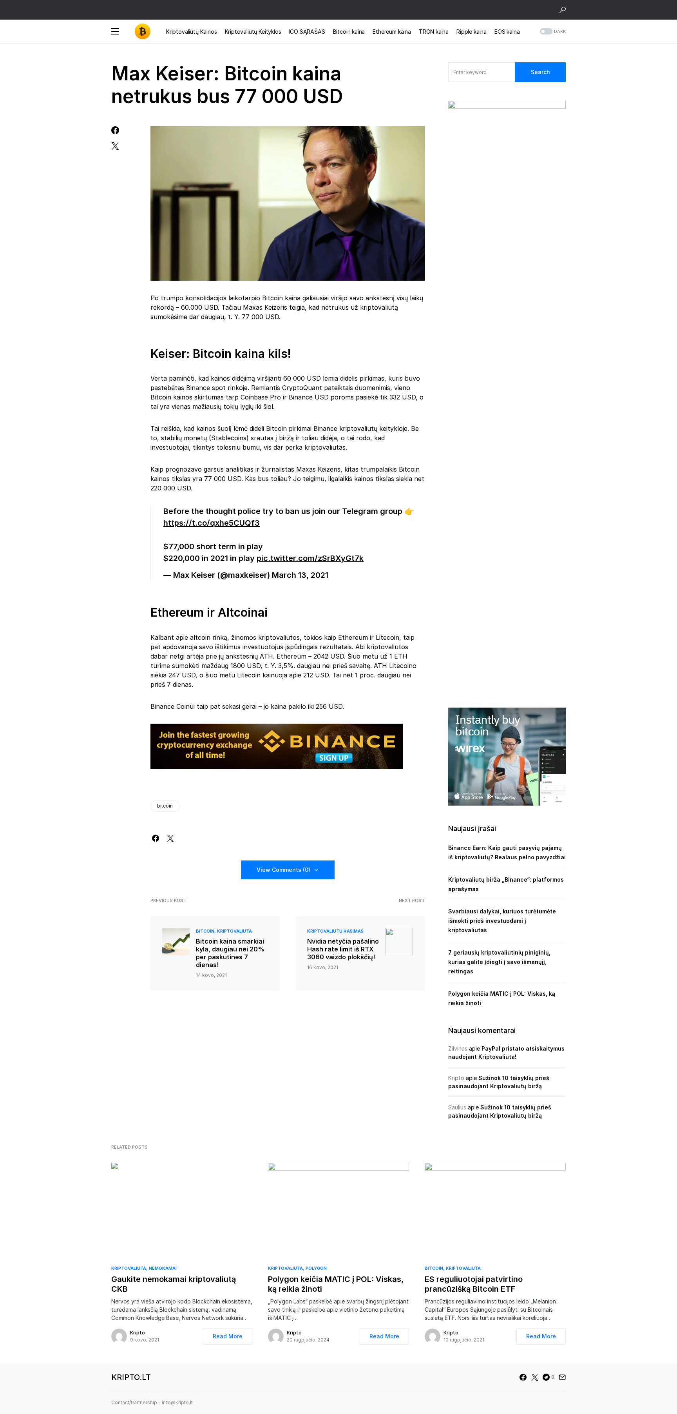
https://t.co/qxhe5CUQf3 (211, 523)
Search (540, 72)
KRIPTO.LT (131, 1377)
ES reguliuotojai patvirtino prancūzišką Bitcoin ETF (474, 1284)
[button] (562, 10)
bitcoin (165, 806)
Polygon (316, 1268)
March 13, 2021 (300, 575)
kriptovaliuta (234, 931)
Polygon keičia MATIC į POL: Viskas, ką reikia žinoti (336, 1284)
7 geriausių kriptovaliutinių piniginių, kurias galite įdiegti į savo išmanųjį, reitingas (499, 962)
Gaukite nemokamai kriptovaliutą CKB (173, 1284)
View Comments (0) (283, 869)
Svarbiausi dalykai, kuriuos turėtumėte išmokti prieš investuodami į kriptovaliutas (502, 920)
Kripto (456, 1078)
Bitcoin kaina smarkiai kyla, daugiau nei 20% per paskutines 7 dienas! (230, 953)
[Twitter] (534, 1377)
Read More (228, 1336)
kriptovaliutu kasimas (335, 931)
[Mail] (562, 1377)
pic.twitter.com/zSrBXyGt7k (310, 558)
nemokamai (163, 1268)
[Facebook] (523, 1377)
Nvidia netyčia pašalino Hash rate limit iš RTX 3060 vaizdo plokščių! (343, 949)
